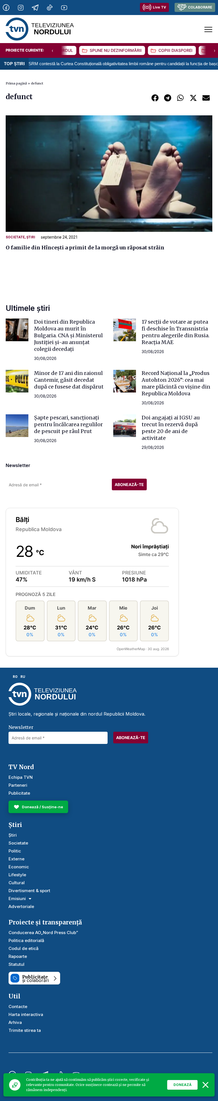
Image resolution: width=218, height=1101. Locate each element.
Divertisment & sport (29, 890)
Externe (16, 859)
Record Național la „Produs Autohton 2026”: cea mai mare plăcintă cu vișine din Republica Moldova (176, 383)
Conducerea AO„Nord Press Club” (43, 932)
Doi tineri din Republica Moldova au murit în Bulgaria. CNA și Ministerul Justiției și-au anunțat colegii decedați (68, 335)
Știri (30, 237)
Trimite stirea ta (25, 1030)
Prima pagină (16, 83)
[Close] (205, 1085)
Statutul (16, 964)
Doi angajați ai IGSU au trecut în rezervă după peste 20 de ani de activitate (171, 427)
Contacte (18, 1006)
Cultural (17, 882)
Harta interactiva (26, 1014)
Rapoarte (18, 956)
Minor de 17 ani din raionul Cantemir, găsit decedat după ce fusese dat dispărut (69, 380)
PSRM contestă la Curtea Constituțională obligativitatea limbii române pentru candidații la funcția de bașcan (105, 63)
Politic (15, 851)
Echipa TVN (21, 777)
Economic (19, 866)
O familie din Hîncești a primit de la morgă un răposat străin (85, 247)
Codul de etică (24, 948)
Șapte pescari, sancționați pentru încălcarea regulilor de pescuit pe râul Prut (68, 424)
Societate (15, 237)
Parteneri (18, 785)
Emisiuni (17, 898)
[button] (154, 97)
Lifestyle (17, 874)
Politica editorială (26, 940)
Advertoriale (21, 906)
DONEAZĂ (182, 1085)
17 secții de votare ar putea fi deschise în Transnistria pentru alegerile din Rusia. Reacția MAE (175, 332)
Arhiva (15, 1022)
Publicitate (19, 793)
